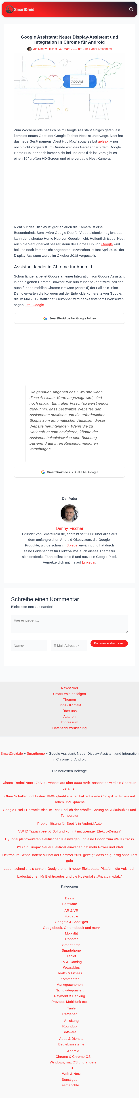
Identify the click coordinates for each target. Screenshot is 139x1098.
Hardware (69, 904)
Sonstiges (69, 1079)
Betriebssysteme (71, 1044)
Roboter (71, 939)
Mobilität (71, 933)
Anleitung (71, 1021)
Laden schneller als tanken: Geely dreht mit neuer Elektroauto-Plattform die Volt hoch (69, 869)
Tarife (71, 1008)
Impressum (69, 722)
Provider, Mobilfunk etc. (69, 1002)
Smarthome (105, 48)
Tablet (71, 956)
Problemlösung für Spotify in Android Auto (69, 823)
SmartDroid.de (12, 753)
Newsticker (69, 688)
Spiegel (72, 545)
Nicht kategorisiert (69, 990)
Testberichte (69, 1085)
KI (71, 1068)
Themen (69, 699)
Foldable (71, 916)
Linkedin (88, 562)
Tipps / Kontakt (69, 705)
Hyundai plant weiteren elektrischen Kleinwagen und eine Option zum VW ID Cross (69, 839)
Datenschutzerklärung (69, 728)
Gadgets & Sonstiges (71, 922)
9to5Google (35, 305)
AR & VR (71, 911)
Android (73, 1051)
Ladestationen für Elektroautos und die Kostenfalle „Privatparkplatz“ (69, 876)
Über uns (69, 711)
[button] (131, 9)
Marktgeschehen (69, 985)
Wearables (71, 967)
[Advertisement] (69, 192)
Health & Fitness (69, 973)
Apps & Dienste (71, 1039)
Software (69, 1032)
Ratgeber (69, 1014)
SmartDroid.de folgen (69, 694)
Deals (69, 898)
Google (107, 244)
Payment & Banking (69, 996)
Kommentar (69, 979)
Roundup (69, 1026)
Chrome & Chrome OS (73, 1057)
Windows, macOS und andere (73, 1062)
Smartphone (71, 950)
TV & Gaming (71, 962)
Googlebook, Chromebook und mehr (71, 928)
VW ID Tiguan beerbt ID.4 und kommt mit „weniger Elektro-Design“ (69, 831)
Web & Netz (71, 1074)
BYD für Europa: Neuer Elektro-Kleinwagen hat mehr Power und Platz (70, 847)
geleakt (103, 141)
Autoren (69, 716)
